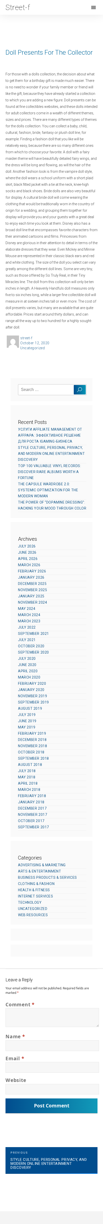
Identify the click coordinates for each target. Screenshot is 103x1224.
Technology (30, 902)
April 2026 (28, 559)
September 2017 (33, 827)
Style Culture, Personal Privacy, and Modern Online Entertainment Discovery (51, 454)
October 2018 (31, 752)
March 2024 (29, 615)
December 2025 (32, 584)
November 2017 (32, 815)
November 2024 (32, 602)
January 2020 (31, 690)
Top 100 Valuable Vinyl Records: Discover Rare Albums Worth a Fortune (49, 472)
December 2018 (32, 740)
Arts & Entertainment (39, 871)
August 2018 (30, 765)
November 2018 (32, 746)
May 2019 (26, 727)
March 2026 (29, 565)
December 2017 (32, 808)
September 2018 (33, 758)
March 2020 (29, 677)
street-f (26, 338)
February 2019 (32, 733)
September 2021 (33, 634)
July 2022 (27, 627)
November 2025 (32, 590)
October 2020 (31, 646)
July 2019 (27, 715)
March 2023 (29, 621)
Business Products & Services (47, 877)
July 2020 (27, 659)
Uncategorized (32, 348)
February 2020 (32, 684)
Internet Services (35, 896)
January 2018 (31, 802)
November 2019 (32, 696)
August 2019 (30, 708)
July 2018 (27, 771)
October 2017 (31, 821)
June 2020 (27, 665)
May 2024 (26, 609)
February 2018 (32, 796)
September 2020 (33, 652)
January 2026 (31, 577)
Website (16, 1080)
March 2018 (29, 790)
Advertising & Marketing (42, 865)
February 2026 (32, 571)
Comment (20, 1004)
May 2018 (26, 777)
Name (15, 1036)
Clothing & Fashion (36, 884)
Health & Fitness (34, 890)
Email (15, 1058)
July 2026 (27, 546)
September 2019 (33, 702)
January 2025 (31, 596)
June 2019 (27, 721)
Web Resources (33, 915)
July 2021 (27, 640)
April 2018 (28, 783)
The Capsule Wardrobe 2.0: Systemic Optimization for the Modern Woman (48, 490)
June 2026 (27, 552)
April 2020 (28, 671)
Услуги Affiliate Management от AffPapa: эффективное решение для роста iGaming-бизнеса (50, 435)
